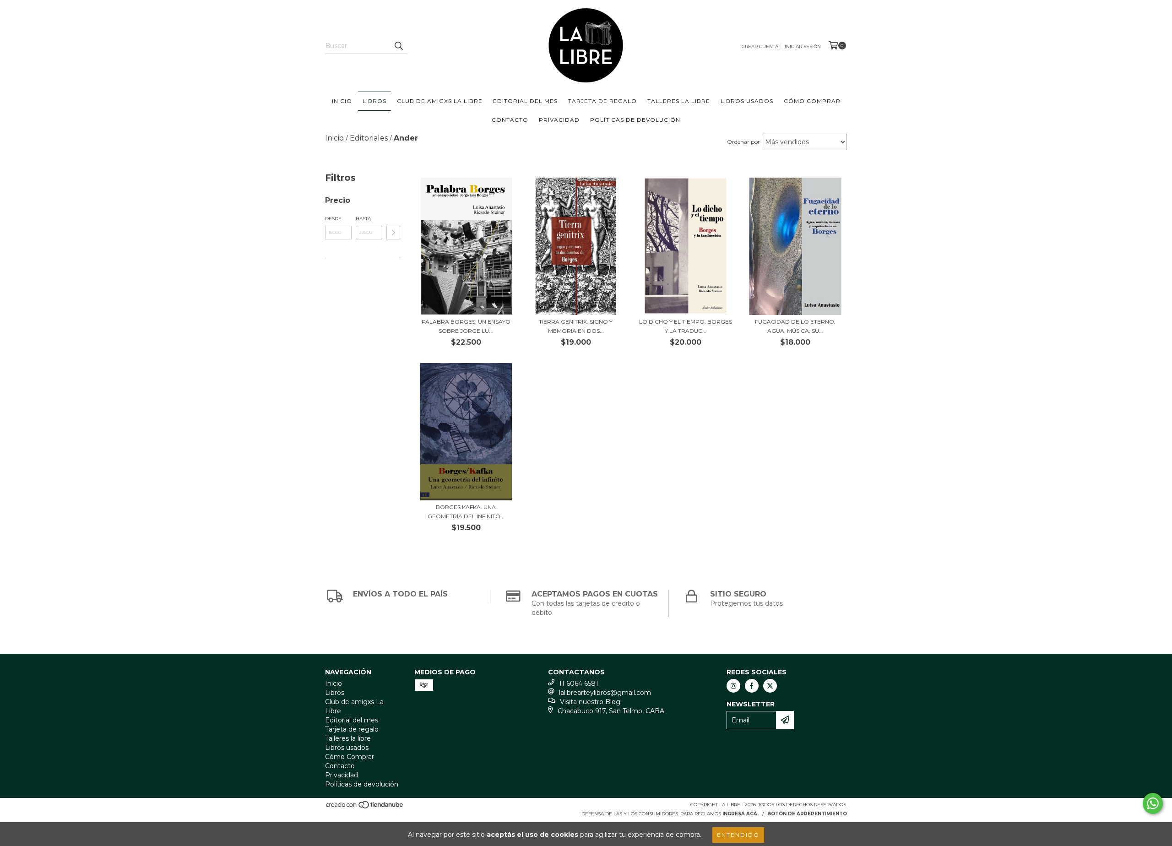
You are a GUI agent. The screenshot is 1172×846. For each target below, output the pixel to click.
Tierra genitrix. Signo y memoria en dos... (576, 326)
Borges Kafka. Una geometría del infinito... (466, 512)
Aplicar (393, 232)
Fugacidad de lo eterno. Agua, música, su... (795, 326)
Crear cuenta (760, 46)
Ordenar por (743, 141)
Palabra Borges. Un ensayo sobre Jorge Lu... (466, 326)
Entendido (738, 834)
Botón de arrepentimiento (807, 814)
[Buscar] (398, 46)
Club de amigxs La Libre (440, 101)
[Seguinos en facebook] (752, 686)
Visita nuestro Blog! (591, 702)
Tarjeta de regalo (602, 101)
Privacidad (559, 119)
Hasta (363, 219)
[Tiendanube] (365, 807)
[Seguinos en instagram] (733, 686)
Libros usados (747, 101)
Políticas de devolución (635, 119)
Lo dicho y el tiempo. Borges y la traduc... (685, 326)
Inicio (342, 101)
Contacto (510, 119)
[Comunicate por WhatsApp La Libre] (1153, 803)
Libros (374, 101)
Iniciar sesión (803, 46)
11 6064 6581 (578, 683)
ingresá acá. (740, 814)
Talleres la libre (678, 101)
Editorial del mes (525, 101)
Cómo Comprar (812, 101)
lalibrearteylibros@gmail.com (605, 693)
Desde (333, 219)
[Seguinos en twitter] (770, 686)
